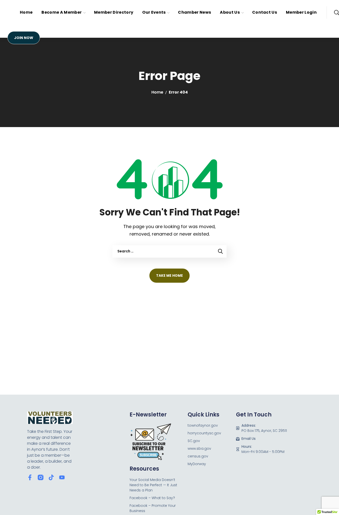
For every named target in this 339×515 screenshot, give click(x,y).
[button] (23, 37)
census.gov (198, 456)
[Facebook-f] (30, 477)
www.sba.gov (199, 448)
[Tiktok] (51, 477)
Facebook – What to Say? (152, 497)
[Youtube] (62, 477)
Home (157, 92)
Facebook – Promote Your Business (153, 508)
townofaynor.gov (203, 425)
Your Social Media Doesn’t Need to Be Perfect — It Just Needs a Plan (153, 485)
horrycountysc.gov (204, 433)
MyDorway (197, 463)
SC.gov (194, 440)
